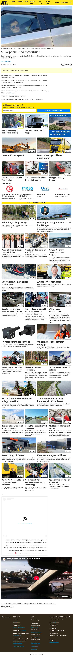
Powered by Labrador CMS (36, 654)
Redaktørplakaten (17, 643)
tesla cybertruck (6, 603)
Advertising (34, 649)
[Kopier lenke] (71, 65)
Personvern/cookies (18, 646)
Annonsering (34, 646)
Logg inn (56, 2)
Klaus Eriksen (16, 622)
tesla (14, 603)
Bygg (26, 1)
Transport (20, 1)
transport (52, 603)
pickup (19, 603)
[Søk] (70, 2)
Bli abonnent (64, 2)
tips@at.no (23, 630)
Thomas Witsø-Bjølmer (19, 627)
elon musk (31, 603)
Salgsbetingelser (35, 643)
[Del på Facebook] (62, 65)
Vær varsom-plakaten (19, 641)
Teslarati (13, 93)
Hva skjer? (40, 2)
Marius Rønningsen (36, 632)
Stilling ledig (48, 2)
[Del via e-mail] (69, 65)
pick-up (25, 603)
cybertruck (39, 603)
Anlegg (13, 1)
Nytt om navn (32, 2)
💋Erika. (17, 553)
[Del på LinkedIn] (66, 65)
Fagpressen (17, 635)
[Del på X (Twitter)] (64, 65)
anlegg (46, 603)
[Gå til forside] (5, 3)
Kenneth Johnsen (54, 642)
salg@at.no (37, 637)
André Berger (34, 627)
